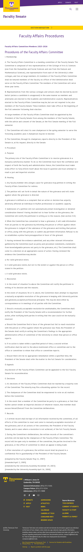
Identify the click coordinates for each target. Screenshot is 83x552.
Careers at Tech (47, 513)
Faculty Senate (14, 16)
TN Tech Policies (39, 544)
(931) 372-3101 (38, 486)
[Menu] (77, 9)
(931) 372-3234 (35, 488)
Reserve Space (47, 520)
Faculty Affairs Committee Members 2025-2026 (26, 46)
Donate (68, 2)
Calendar (45, 510)
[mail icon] (38, 496)
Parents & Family (69, 517)
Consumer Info (47, 517)
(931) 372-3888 (34, 491)
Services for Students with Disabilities (60, 542)
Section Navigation (40, 28)
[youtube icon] (34, 496)
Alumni (65, 513)
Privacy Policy (26, 544)
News (43, 507)
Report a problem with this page (40, 547)
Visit (76, 2)
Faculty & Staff (69, 510)
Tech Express (68, 503)
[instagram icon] (25, 496)
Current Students (70, 507)
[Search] (70, 9)
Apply (60, 2)
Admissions (46, 500)
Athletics (45, 503)
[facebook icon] (29, 496)
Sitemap (24, 547)
